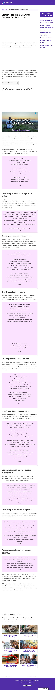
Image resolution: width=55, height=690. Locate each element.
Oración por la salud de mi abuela (29, 665)
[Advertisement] (20, 31)
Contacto (20, 682)
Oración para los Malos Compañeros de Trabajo (46, 28)
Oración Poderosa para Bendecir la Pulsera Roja (10, 665)
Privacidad (28, 682)
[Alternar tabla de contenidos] (15, 83)
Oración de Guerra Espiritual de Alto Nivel (29, 651)
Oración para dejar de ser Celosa (10, 651)
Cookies (24, 682)
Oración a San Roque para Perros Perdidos (29, 636)
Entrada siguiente (33, 676)
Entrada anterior (6, 676)
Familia (6, 9)
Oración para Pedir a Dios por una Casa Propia (10, 636)
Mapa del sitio (33, 682)
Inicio (3, 9)
